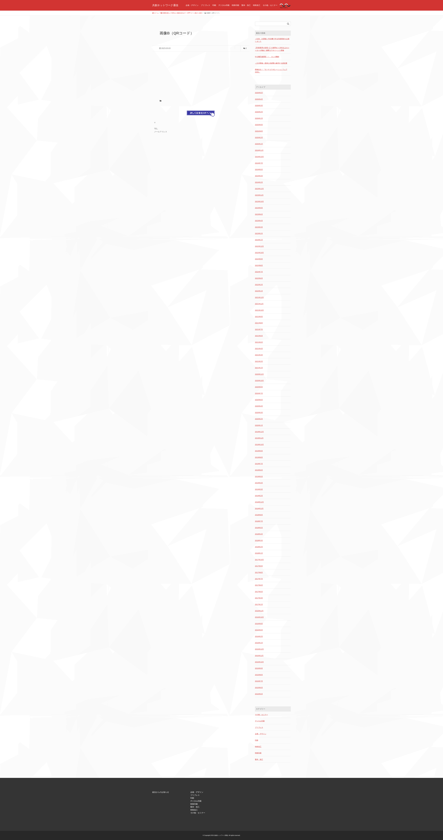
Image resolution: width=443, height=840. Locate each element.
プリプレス (205, 5)
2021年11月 (259, 304)
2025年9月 (259, 125)
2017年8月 (259, 572)
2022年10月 (259, 253)
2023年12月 (259, 189)
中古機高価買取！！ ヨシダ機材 (267, 57)
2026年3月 (259, 105)
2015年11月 (259, 656)
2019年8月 (259, 457)
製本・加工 (246, 5)
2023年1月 (259, 240)
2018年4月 (259, 534)
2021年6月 (259, 336)
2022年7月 (259, 272)
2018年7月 (259, 521)
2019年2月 (259, 496)
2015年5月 (259, 694)
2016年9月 (259, 624)
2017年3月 (259, 598)
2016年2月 (259, 636)
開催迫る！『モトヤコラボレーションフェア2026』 (271, 71)
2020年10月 (259, 380)
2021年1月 (259, 368)
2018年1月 (259, 553)
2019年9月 (259, 451)
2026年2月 (259, 112)
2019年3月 (259, 489)
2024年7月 (259, 163)
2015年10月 (259, 662)
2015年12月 (259, 649)
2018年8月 (259, 515)
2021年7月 (259, 329)
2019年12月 (259, 432)
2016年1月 (259, 643)
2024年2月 (259, 182)
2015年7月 (259, 681)
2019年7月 (259, 464)
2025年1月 (259, 144)
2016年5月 (259, 630)
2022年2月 (259, 285)
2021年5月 (259, 342)
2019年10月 (259, 444)
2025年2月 (259, 137)
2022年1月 (259, 291)
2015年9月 (259, 668)
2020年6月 (259, 400)
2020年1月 (259, 425)
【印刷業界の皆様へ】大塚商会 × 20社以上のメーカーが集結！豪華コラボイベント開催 (272, 49)
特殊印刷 (235, 5)
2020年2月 (259, 419)
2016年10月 (259, 617)
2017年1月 (259, 604)
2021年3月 (259, 355)
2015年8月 (259, 675)
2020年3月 (259, 412)
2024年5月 (259, 169)
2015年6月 (259, 688)
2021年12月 (259, 297)
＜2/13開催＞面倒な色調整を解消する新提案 (271, 63)
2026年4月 (259, 99)
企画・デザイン (192, 5)
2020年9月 (259, 387)
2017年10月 (259, 560)
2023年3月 (259, 227)
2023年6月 (259, 214)
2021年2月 (259, 361)
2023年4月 (259, 221)
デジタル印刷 (223, 5)
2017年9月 (259, 566)
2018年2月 (259, 547)
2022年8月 (259, 265)
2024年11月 (259, 150)
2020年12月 (259, 374)
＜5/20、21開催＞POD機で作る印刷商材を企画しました (272, 40)
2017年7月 (259, 579)
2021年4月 (259, 349)
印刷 (214, 5)
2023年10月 (259, 201)
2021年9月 (259, 317)
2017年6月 (259, 585)
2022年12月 (259, 246)
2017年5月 (259, 592)
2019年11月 (259, 438)
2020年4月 (259, 406)
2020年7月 (259, 393)
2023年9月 (259, 208)
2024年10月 (259, 157)
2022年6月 (259, 278)
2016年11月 (259, 611)
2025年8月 (259, 131)
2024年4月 (259, 176)
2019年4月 (259, 483)
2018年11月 (259, 508)
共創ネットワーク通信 (165, 5)
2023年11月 (259, 195)
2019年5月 (259, 476)
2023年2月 (259, 233)
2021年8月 (259, 323)
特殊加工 (256, 5)
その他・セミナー (270, 5)
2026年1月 (259, 118)
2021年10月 (259, 310)
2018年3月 (259, 540)
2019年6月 (259, 470)
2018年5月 (259, 528)
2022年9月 (259, 259)
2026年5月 (259, 93)
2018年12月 (259, 502)
